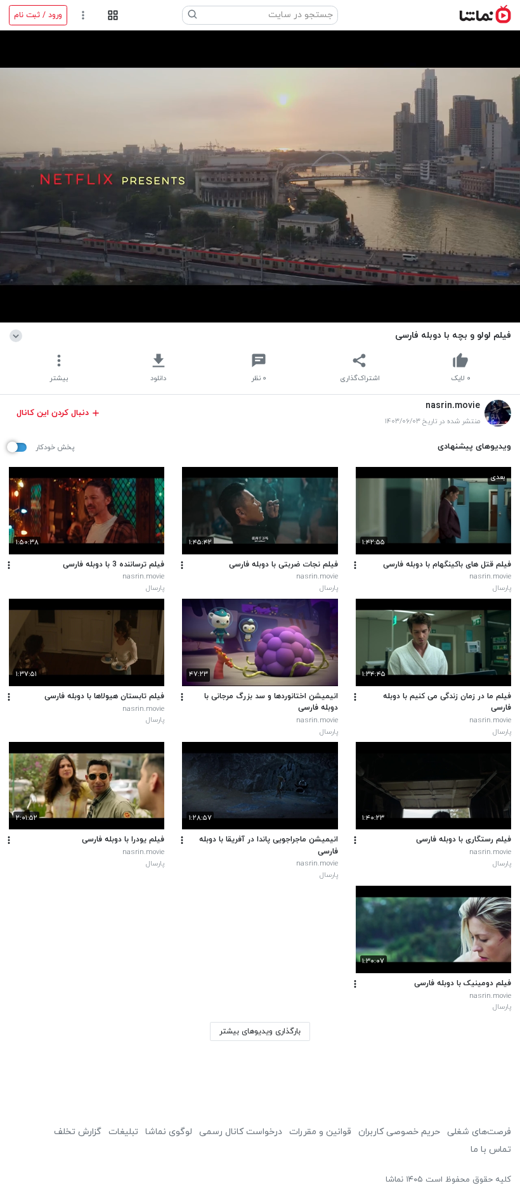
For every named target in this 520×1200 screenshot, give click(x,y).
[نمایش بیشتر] (18, 335)
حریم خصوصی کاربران (399, 1132)
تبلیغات (123, 1132)
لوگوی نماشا (168, 1132)
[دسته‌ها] (112, 15)
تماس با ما (491, 1150)
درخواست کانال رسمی (240, 1132)
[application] (260, 176)
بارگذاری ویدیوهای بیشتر (260, 1031)
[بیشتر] (355, 565)
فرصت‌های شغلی (479, 1132)
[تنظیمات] (83, 15)
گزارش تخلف (77, 1132)
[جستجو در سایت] (193, 15)
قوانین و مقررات (320, 1132)
